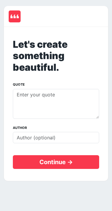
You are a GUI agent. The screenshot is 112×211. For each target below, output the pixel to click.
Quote (19, 84)
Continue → (56, 162)
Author (20, 128)
